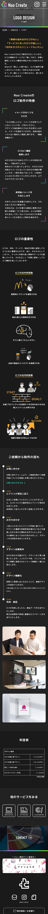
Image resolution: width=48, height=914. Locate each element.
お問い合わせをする (14, 483)
